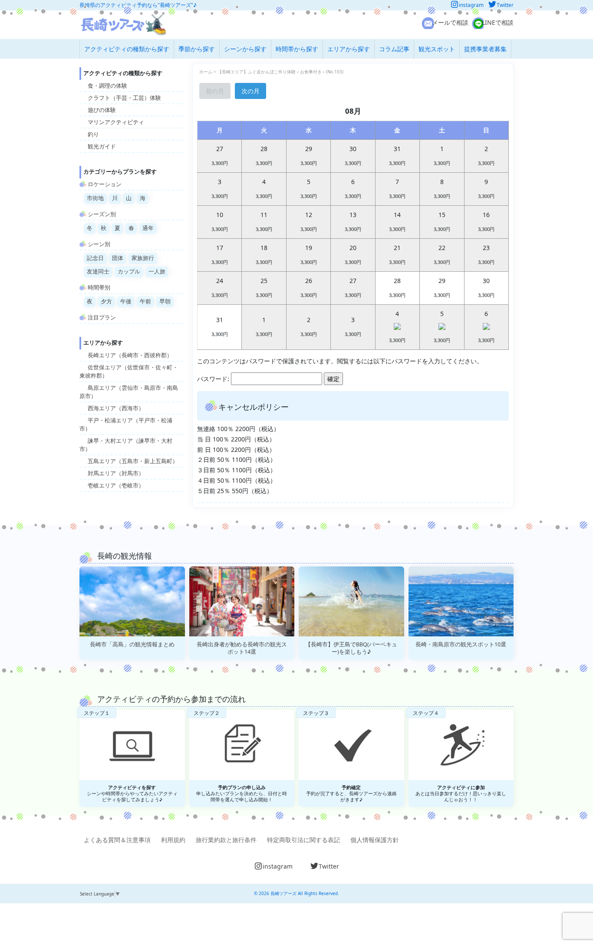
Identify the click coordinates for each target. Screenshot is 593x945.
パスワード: (214, 379)
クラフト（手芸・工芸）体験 (124, 98)
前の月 (215, 91)
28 (397, 287)
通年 (148, 228)
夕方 (106, 301)
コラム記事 (394, 49)
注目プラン (102, 317)
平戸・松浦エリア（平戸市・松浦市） (125, 424)
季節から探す (196, 49)
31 (219, 326)
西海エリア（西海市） (116, 408)
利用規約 (173, 840)
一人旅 (156, 271)
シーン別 (99, 244)
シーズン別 (102, 214)
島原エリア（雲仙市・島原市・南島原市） (128, 392)
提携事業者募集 (485, 49)
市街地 (95, 198)
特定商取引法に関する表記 (303, 840)
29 (442, 287)
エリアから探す (348, 49)
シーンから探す (245, 49)
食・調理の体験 (107, 85)
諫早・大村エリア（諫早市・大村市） (125, 445)
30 (486, 287)
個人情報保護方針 (374, 840)
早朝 (165, 301)
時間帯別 (99, 287)
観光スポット (436, 49)
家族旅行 (143, 258)
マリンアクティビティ (116, 122)
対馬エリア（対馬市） (116, 473)
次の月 (250, 91)
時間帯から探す (297, 49)
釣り (93, 134)
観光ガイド (102, 146)
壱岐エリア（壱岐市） (116, 485)
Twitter (505, 4)
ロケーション (105, 184)
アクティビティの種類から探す (126, 49)
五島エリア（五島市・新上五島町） (133, 461)
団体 (117, 258)
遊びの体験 (102, 110)
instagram (471, 4)
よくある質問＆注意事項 (117, 840)
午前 (145, 301)
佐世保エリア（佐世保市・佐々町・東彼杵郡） (128, 371)
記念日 (95, 258)
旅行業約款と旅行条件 (226, 840)
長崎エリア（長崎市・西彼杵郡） (130, 355)
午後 (126, 301)
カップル (129, 271)
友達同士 (98, 271)
